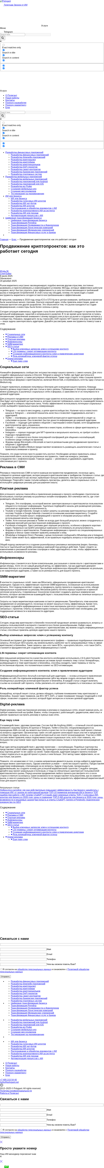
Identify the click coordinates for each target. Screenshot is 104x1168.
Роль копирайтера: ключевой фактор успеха (35, 356)
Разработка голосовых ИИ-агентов (28, 201)
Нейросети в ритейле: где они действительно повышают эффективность (36, 790)
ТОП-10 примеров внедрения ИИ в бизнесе (71, 792)
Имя (49, 949)
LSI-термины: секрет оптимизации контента (34, 351)
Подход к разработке (15, 103)
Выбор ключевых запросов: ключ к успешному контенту (41, 349)
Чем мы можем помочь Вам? (61, 964)
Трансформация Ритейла (23, 223)
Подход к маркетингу (15, 105)
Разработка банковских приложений (29, 172)
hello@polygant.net (9, 1082)
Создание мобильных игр (23, 189)
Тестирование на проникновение (27, 194)
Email (49, 954)
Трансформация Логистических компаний (32, 227)
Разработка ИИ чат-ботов (23, 203)
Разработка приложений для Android (29, 181)
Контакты (10, 100)
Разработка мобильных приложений (23, 177)
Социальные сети (16, 334)
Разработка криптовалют (23, 160)
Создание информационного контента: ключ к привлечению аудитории (48, 354)
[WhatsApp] (6, 1167)
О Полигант (11, 95)
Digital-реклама (15, 359)
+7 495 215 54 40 (8, 1080)
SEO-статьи (13, 346)
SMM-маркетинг (15, 344)
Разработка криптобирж (23, 162)
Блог (7, 107)
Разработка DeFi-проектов (24, 167)
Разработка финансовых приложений (24, 152)
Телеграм (8, 5)
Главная (4, 239)
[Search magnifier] (2, 38)
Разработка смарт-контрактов (26, 169)
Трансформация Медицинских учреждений (32, 230)
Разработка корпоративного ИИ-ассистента (33, 210)
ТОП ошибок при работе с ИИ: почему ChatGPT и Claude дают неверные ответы (49, 793)
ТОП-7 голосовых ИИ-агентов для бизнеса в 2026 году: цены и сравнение (49, 796)
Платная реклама (16, 339)
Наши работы (12, 98)
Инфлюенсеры (14, 342)
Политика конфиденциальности (16, 1091)
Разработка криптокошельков (25, 164)
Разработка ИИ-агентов (23, 206)
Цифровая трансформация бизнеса (23, 218)
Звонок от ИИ (20, 5)
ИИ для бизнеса (13, 196)
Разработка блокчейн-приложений (28, 157)
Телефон (51, 959)
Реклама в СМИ (15, 337)
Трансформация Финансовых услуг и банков (33, 232)
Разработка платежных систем (26, 174)
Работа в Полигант (9, 1093)
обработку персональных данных (34, 969)
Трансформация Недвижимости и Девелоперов (35, 225)
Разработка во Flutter (21, 186)
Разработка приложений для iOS (27, 184)
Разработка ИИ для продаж (24, 213)
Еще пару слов (20, 361)
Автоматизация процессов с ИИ (27, 215)
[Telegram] (1, 1086)
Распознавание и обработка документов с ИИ (34, 208)
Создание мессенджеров (23, 191)
